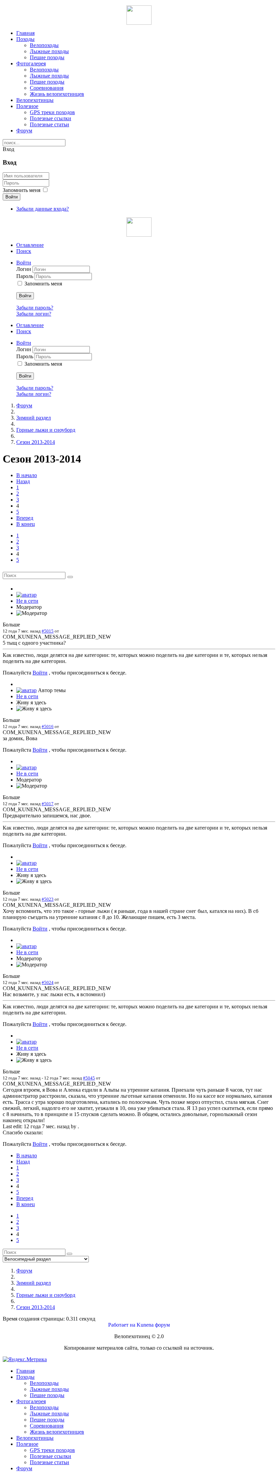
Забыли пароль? (34, 308)
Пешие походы (47, 57)
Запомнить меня (21, 190)
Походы (25, 39)
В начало (26, 475)
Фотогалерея (31, 63)
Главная (25, 33)
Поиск (23, 251)
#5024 (48, 982)
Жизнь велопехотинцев (57, 94)
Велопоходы (44, 45)
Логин (24, 269)
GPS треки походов (52, 112)
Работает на (121, 1325)
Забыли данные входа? (42, 209)
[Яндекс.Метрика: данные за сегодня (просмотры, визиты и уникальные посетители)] (25, 1359)
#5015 (48, 631)
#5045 (89, 1077)
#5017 (48, 803)
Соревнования (46, 88)
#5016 (48, 726)
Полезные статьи (49, 124)
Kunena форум (153, 1325)
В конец (25, 524)
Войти (11, 196)
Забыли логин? (33, 314)
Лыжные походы (49, 51)
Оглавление (30, 245)
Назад (23, 481)
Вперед (24, 518)
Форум (24, 130)
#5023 (48, 899)
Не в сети (27, 601)
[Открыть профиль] (26, 595)
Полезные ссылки (50, 118)
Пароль (25, 276)
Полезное (27, 106)
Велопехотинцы (35, 100)
